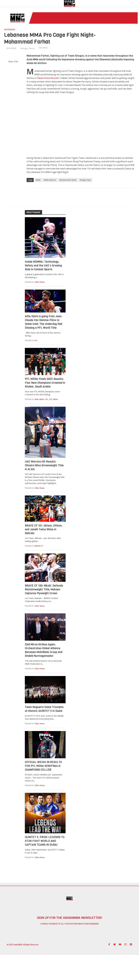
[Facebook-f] (109, 944)
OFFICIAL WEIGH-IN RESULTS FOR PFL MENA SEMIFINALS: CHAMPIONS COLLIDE (43, 766)
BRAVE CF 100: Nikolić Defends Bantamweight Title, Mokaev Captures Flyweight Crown (44, 589)
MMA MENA (39, 399)
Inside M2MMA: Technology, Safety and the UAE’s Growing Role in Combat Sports (43, 265)
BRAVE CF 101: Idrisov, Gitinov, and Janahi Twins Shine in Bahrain (43, 529)
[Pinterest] (131, 944)
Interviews (9, 29)
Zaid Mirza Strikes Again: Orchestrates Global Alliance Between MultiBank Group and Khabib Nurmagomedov (43, 650)
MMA (38, 180)
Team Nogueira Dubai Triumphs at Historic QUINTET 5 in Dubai (44, 709)
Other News (40, 282)
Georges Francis (27, 48)
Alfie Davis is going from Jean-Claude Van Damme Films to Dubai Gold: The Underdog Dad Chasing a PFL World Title (43, 322)
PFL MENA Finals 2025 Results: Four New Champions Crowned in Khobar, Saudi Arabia (45, 382)
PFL (36, 340)
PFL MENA (53, 399)
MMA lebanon (50, 180)
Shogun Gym (85, 180)
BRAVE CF (39, 546)
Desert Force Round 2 (48, 78)
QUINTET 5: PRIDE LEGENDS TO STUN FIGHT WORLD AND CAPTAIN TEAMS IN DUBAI (44, 841)
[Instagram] (125, 944)
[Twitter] (114, 944)
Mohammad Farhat (67, 180)
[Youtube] (120, 944)
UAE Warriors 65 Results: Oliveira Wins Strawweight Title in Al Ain (44, 465)
